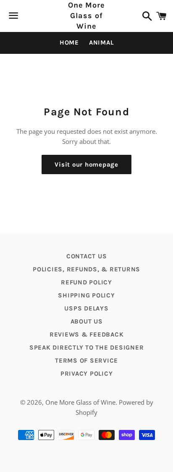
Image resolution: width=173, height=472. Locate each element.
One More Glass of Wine (86, 15)
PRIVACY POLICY (86, 373)
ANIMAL (101, 42)
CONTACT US (86, 256)
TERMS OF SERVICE (86, 360)
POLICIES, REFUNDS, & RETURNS (86, 269)
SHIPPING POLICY (86, 295)
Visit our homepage (86, 164)
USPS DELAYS (86, 308)
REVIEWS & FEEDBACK (87, 334)
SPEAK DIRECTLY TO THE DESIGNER (86, 347)
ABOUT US (87, 321)
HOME (69, 42)
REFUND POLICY (86, 282)
